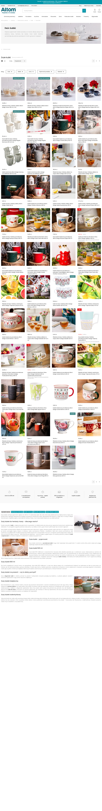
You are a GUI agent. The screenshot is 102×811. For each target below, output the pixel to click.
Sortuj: (10, 61)
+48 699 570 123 (11, 5)
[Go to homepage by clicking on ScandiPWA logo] (8, 11)
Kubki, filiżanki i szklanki (52, 512)
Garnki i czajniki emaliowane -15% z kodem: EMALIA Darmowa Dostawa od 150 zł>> (52, 2)
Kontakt (3, 5)
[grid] (2, 61)
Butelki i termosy (28, 512)
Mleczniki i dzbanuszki (39, 512)
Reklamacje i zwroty (88, 5)
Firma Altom (34, 5)
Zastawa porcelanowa (17, 512)
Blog (80, 5)
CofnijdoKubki (6, 49)
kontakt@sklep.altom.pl (23, 5)
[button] (84, 11)
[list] (5, 61)
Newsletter (98, 5)
